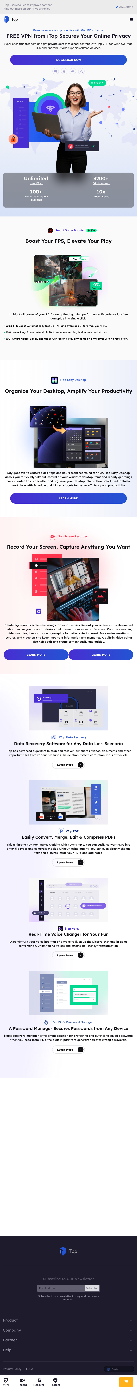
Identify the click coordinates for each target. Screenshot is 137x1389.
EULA (29, 1369)
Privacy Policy (12, 1369)
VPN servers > (101, 183)
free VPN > (36, 183)
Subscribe (91, 1288)
